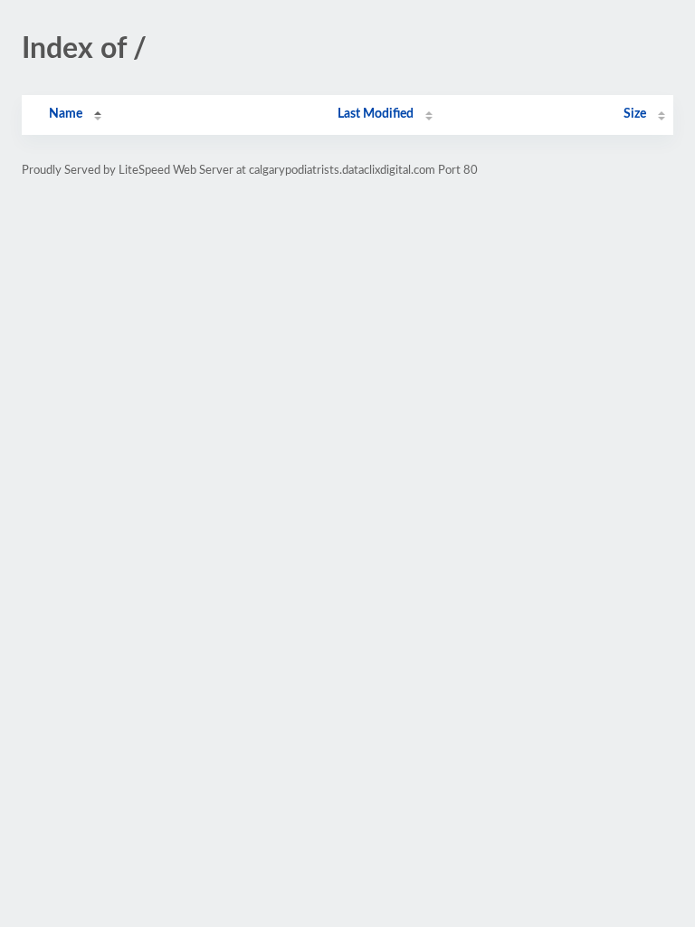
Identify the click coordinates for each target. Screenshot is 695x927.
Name (65, 114)
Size (635, 114)
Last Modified (376, 114)
